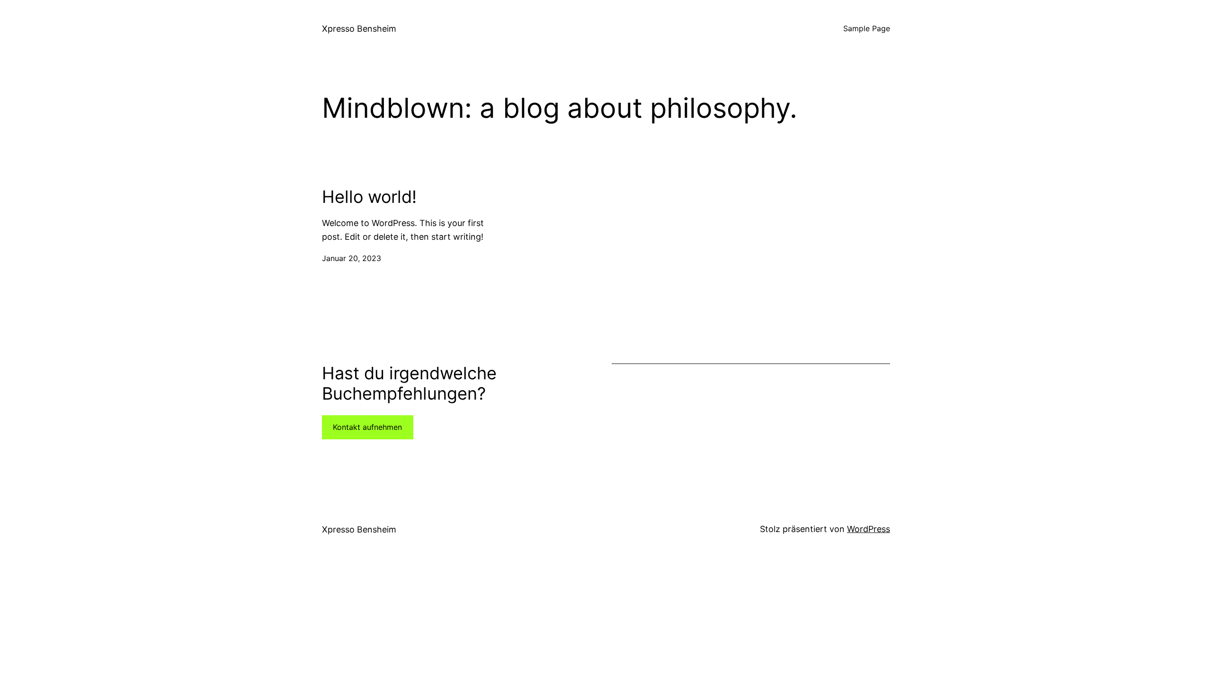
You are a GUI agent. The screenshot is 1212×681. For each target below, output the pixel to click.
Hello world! (369, 197)
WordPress (868, 529)
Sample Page (866, 28)
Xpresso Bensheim (359, 29)
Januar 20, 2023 (351, 258)
